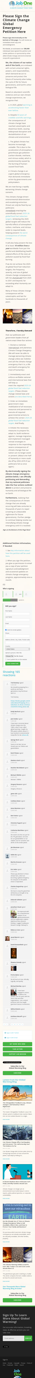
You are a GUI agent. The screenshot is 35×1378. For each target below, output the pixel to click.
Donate (10, 1363)
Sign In (5, 1360)
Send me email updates (14, 630)
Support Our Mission (17, 1054)
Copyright (16, 1363)
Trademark (10, 1365)
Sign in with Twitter (12, 1033)
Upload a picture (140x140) (13, 653)
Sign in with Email (11, 1038)
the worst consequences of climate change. (17, 235)
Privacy (23, 1363)
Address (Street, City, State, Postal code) (17, 640)
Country (7, 646)
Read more (6, 1119)
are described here (23, 396)
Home (4, 1363)
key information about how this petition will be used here (18, 553)
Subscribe (17, 1073)
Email (7, 623)
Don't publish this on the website (17, 659)
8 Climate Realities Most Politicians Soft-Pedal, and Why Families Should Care (17, 1182)
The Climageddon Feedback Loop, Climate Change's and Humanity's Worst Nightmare (17, 1105)
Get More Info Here (17, 1044)
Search (22, 1365)
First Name (8, 611)
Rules (16, 1365)
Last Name (8, 617)
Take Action (17, 1049)
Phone (7, 633)
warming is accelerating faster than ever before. (20, 108)
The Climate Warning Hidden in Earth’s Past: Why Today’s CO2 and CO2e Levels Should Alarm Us (16, 1266)
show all (25, 707)
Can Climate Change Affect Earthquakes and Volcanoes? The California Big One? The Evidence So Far (16, 1144)
